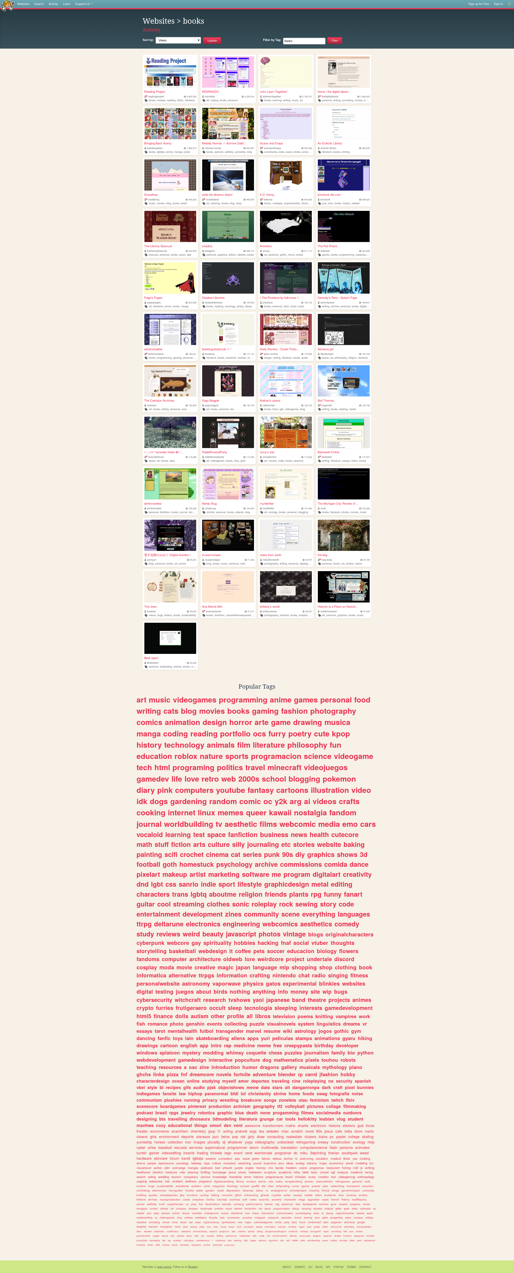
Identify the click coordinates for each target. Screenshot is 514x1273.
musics (224, 1213)
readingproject (156, 96)
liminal (325, 1190)
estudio (226, 1204)
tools (290, 1119)
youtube (230, 789)
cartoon (169, 1045)
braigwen (210, 250)
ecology (273, 512)
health (319, 834)
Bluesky (193, 1267)
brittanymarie (270, 611)
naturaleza (189, 1240)
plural (232, 1172)
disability (141, 1226)
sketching (244, 1163)
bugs (160, 615)
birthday (323, 1045)
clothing (346, 967)
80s (319, 1131)
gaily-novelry (271, 353)
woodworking (313, 1240)
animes (361, 999)
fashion (294, 710)
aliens (238, 1038)
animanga (178, 1168)
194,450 (250, 302)
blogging (303, 512)
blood (183, 1222)
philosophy (341, 357)
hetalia (189, 1190)
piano (355, 1067)
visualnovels (281, 1023)
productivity (142, 1240)
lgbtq (199, 894)
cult (202, 1235)
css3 (196, 1235)
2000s (248, 778)
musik (261, 1235)
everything (318, 914)
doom (254, 1147)
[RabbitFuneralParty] (228, 432)
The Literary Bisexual (158, 246)
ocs (259, 733)
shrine (279, 1093)
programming (346, 254)
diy (300, 854)
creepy (323, 1141)
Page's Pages (153, 297)
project (295, 959)
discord (344, 959)
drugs (335, 1190)
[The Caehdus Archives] (170, 381)
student (355, 1119)
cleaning (192, 1172)
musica (337, 722)
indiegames (148, 1093)
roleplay (264, 904)
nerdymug (210, 508)
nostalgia (277, 203)
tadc (172, 1235)
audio (199, 1087)
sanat (229, 1208)
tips (163, 1240)
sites (271, 1186)
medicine (244, 1045)
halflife (295, 1240)
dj (223, 1141)
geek (346, 1208)
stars (172, 460)
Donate (300, 1267)
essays (346, 460)
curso (295, 1186)
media (352, 409)
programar (283, 1152)
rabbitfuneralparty (214, 456)
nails (367, 1181)
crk (172, 1208)
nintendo (284, 975)
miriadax (304, 1231)
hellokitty (307, 1119)
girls (153, 1136)
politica (334, 1240)
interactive (221, 1059)
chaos (255, 1213)
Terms (351, 1267)
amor (243, 1081)
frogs (151, 1186)
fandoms (148, 959)
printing (346, 151)
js (361, 1168)
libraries (306, 203)
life (176, 778)
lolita (348, 1131)
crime (175, 1222)
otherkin (158, 1172)
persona (346, 1147)
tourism (176, 1177)
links (158, 1074)
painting (149, 854)
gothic (283, 254)
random (223, 801)
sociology (230, 306)
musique (358, 1217)
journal (183, 512)
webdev (272, 1131)
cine (296, 1081)
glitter (339, 1208)
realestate (294, 1136)
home (294, 1093)
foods (308, 1093)
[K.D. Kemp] (286, 175)
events (214, 1023)
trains (323, 1136)
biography (196, 1244)
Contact (365, 1267)
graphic (225, 1113)
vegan (302, 1226)
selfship (229, 151)
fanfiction (165, 512)
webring (238, 1240)
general (357, 1181)
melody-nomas (213, 148)
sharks (303, 1125)
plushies (284, 615)
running (192, 1100)
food (362, 699)
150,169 (366, 353)
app (204, 1045)
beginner (327, 1235)
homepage (219, 1172)
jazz (215, 1136)
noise (357, 1093)
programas (317, 1168)
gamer (154, 1152)
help (371, 1141)
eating (152, 1177)
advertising (349, 1226)
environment (169, 1136)
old (243, 1136)
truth (162, 1204)
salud (246, 1158)
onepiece (198, 1199)
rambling (292, 1226)
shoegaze (142, 1208)
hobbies (244, 942)
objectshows (231, 1087)
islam (139, 1231)
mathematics (288, 1059)
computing (275, 1136)
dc (296, 1152)
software (255, 874)
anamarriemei (213, 611)
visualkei (148, 1231)
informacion (267, 1213)
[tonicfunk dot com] (344, 175)
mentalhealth (182, 1030)
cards (186, 1199)
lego (227, 1152)
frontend (347, 1235)
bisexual (153, 254)
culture (219, 844)
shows (347, 854)
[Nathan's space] (286, 381)
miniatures (220, 1240)
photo (177, 1023)
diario (189, 1235)
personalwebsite (158, 983)
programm (224, 1231)
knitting (324, 1016)
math (144, 844)
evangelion (166, 1226)
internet (181, 812)
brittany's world (269, 606)
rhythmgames (167, 1217)
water (199, 1190)
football (148, 864)
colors (303, 1168)
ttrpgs (206, 975)
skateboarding (212, 1038)
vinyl (179, 1217)
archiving (141, 1244)
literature (190, 100)
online (193, 1081)
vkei (141, 1087)
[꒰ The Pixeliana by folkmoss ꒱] (286, 278)
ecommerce (159, 1131)
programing (193, 767)
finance (163, 1016)
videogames (292, 409)
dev (227, 1125)
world (349, 1163)
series (252, 854)
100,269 (366, 508)
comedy (347, 923)
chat (304, 975)
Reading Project (154, 91)
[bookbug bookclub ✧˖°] (228, 329)
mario (369, 1131)
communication (284, 1213)
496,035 (366, 148)
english (188, 1045)
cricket (324, 1172)
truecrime (270, 1163)
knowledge (220, 1177)
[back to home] (7, 5)
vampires (346, 1016)
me (276, 874)
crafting (260, 975)
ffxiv (350, 1100)
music (295, 100)
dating (260, 1231)
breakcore (251, 1100)
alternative (182, 975)
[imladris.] (228, 226)
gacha (305, 1186)
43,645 (193, 611)
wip (327, 991)
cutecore (345, 834)
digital (145, 991)
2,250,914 (249, 96)
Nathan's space (270, 400)
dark (326, 1087)
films (268, 823)
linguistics (329, 1023)
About (286, 1267)
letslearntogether (272, 96)
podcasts (207, 1168)
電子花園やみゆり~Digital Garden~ (167, 555)
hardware (144, 1158)
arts (199, 844)
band (298, 999)
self (288, 1240)
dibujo (295, 1208)
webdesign (212, 951)
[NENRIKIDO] (228, 72)
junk (324, 203)
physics (253, 983)
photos (345, 512)
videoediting (171, 1152)
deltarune (169, 923)
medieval (356, 1172)
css (170, 884)
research (214, 999)
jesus (328, 1131)
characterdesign (153, 1081)
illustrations (212, 1204)
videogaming (346, 1177)
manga (178, 151)
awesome (252, 1125)
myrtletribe (267, 503)
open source (164, 1267)
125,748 (366, 405)
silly (238, 844)
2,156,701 (307, 96)
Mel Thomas (326, 400)
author (158, 1168)
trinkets (216, 1152)
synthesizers (228, 1222)
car (279, 1119)
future (302, 1222)
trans (275, 409)
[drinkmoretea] (170, 484)
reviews (161, 100)
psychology (234, 864)
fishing (346, 1168)
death (252, 1113)
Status (338, 1267)
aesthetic (241, 823)
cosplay (147, 967)
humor (249, 1067)
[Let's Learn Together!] (286, 72)
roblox (185, 755)
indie (208, 884)
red (268, 1235)
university (368, 1190)
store (358, 1131)
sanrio (188, 884)
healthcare (143, 1172)
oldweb (356, 203)
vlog (341, 1119)
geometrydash (143, 1235)
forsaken (193, 1208)
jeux (351, 1231)
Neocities (148, 1267)
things (200, 1125)
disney (329, 1213)
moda (166, 967)
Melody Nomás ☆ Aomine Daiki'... (224, 143)
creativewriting (144, 1217)
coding (214, 100)
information (232, 975)
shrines (335, 306)
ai (307, 801)
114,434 (250, 456)
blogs (315, 934)
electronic (318, 1125)
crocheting (143, 1190)
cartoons (292, 789)
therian (333, 1152)
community (261, 914)
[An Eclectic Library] (344, 123)
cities (302, 1240)
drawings (147, 1045)
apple (370, 1213)
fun (335, 744)
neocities (197, 1213)
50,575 (308, 559)
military (369, 1217)
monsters (229, 1163)
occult (217, 1008)
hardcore (171, 1172)
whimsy (235, 1052)
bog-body (327, 559)
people (151, 1163)
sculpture (270, 1172)
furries (164, 1008)
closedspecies (169, 1195)
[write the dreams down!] (228, 175)
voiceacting (251, 1195)
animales (362, 1147)
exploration (159, 1231)
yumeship (240, 151)
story (328, 904)
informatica (151, 975)
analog (300, 1163)
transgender (230, 1030)
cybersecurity (154, 999)
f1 (219, 1131)
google (361, 1222)
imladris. (207, 246)
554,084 (308, 148)
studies (337, 1235)
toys (178, 1038)
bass (309, 1226)
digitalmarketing (224, 1181)
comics (149, 722)
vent (238, 1125)
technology (184, 744)
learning (276, 100)
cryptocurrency (211, 1222)
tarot (160, 1030)
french (335, 1199)
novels (223, 1074)
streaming (188, 904)
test (199, 834)
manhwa (145, 1125)
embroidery (270, 1226)
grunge (267, 1119)
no (330, 1081)
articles (164, 1208)
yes (355, 1158)
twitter (325, 1226)
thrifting (205, 1172)
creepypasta (298, 1045)
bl (161, 1087)
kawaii (280, 812)
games (325, 254)
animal (176, 1213)
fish (141, 1023)
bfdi (234, 1093)
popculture (247, 1059)
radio (319, 975)
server (141, 1204)
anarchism (179, 1131)
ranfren (206, 1244)
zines (233, 914)
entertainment (158, 914)
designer (317, 1235)
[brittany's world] (286, 586)
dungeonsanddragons (275, 1231)
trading (202, 1152)
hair (167, 1181)
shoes (242, 1172)
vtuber (319, 942)
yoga (249, 1141)
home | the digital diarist (333, 91)
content (154, 1208)
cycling (204, 1195)
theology (232, 1186)
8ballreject (152, 662)
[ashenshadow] (170, 329)
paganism (336, 1222)
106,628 (192, 508)
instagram (260, 1217)
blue (239, 1113)
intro (216, 1045)
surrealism (225, 1158)
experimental (300, 983)
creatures (361, 254)
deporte (187, 1136)
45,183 (366, 559)
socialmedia (328, 1113)
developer (347, 1045)
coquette (256, 1052)
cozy (184, 409)
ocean (178, 1081)
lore (250, 959)
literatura (248, 1119)
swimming (306, 1158)
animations (327, 1038)
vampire (343, 1204)
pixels (187, 151)
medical (335, 1158)
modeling (361, 1163)
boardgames (173, 1106)
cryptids (276, 1195)
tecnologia (258, 1008)
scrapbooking (293, 1181)
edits (157, 1244)
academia (284, 1172)
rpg (316, 894)
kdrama (312, 1163)
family (338, 1052)
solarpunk (273, 1217)
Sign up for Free (478, 4)
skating (367, 1136)
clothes (218, 904)
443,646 (308, 199)
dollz (286, 306)
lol (243, 1093)
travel (255, 767)
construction (340, 1141)
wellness (191, 1181)
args (253, 1131)
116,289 (192, 456)
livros (370, 1125)
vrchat (278, 1222)
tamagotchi (315, 1231)
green (255, 1158)
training (308, 1217)
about (203, 991)
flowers (348, 951)
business (274, 834)
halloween (255, 1172)
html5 (144, 1016)
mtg (277, 1204)
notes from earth (270, 555)
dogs (159, 801)
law (182, 1093)
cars (368, 823)
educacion (300, 951)
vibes (316, 1213)
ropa (207, 1163)
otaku (279, 1181)
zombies (370, 1235)
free (277, 1045)
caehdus (151, 405)
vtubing (193, 1226)
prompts (343, 1240)
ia (323, 1213)
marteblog (153, 199)
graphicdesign (286, 884)
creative (205, 967)
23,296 (193, 662)
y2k (281, 801)
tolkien (232, 254)
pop (235, 1136)
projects (339, 999)
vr (364, 1023)
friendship (235, 1177)
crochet (210, 512)
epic (237, 1158)
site (315, 991)
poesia (316, 1186)
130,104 (250, 405)
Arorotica (266, 246)
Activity (53, 4)
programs (355, 1204)
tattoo (259, 1190)
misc (285, 1131)
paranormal (216, 1093)
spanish (219, 151)
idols (294, 1222)
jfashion (328, 1074)
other (218, 1016)
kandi (186, 1158)
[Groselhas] (170, 175)
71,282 (251, 559)
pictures (315, 1106)
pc (332, 1136)
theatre (317, 999)
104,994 (250, 508)
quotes (153, 1195)
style (152, 1087)
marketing (224, 874)
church (298, 1217)
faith (255, 1235)
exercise (282, 1226)
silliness (293, 1235)
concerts (227, 1195)
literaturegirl (326, 353)
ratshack (325, 250)
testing (164, 991)
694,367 (250, 148)
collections (186, 1231)
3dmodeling (224, 1119)
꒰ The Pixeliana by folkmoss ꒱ (279, 297)
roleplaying (314, 1081)
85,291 (193, 559)
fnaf (286, 942)
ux (187, 1204)
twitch (337, 1100)
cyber (141, 1147)
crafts (281, 460)
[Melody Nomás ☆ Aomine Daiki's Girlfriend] (228, 123)
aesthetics (316, 923)
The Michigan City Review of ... (338, 503)
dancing (146, 1038)
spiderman (287, 1204)
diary (239, 203)
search (141, 1177)
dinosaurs (200, 1119)
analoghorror (279, 1190)
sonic (240, 904)
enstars (251, 1181)
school (274, 778)
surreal (244, 1186)
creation (323, 1177)
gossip (317, 1226)
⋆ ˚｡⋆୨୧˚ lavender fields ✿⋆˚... (163, 452)
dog (266, 1059)
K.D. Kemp (267, 194)
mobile (308, 1195)
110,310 (366, 456)
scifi (170, 854)
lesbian (326, 1119)
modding (213, 1052)
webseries (156, 1181)
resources (170, 1067)
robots (348, 1059)
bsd (217, 1168)
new (240, 1222)
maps (323, 1163)
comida (335, 864)
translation (289, 1147)
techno (288, 1158)
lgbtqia (160, 151)
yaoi (258, 999)
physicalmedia (292, 203)
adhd (325, 1217)
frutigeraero (191, 1008)
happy (253, 1240)
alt (287, 1087)
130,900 (192, 405)
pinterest (197, 1106)
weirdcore (270, 959)
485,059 (250, 199)
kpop (341, 733)
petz (369, 254)
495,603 (192, 199)
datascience (369, 1240)
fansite (169, 1093)
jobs (230, 1240)
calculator (286, 1217)
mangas (193, 1168)
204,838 (366, 250)
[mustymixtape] (228, 535)
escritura (323, 1204)
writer (287, 1195)
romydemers (269, 456)
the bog (322, 555)
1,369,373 (191, 148)
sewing (306, 904)
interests (310, 1008)
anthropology (365, 1177)
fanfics (210, 1199)
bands (279, 1168)
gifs (187, 1087)
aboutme (222, 894)
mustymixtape (211, 555)
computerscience (313, 1147)
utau (303, 1100)
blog (249, 151)
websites (353, 983)
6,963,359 (191, 96)
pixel (350, 1087)
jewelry (188, 1113)
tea (232, 409)
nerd (248, 1152)
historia (334, 1125)
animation (182, 722)
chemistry (198, 1131)
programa (205, 1181)
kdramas (248, 1190)
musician (177, 1240)
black (185, 1226)
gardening (188, 801)
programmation (281, 1208)
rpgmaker (314, 1199)
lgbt (189, 254)
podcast (145, 1113)
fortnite (242, 1074)
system (306, 1023)
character (290, 1199)
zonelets (287, 1100)
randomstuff (314, 1222)
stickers (349, 1125)
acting (228, 1131)
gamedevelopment (349, 1008)
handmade (206, 1208)
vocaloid (150, 834)
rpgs (173, 1113)
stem (325, 1222)
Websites (23, 4)
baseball (165, 1147)
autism (199, 1016)
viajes (248, 1222)
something (336, 1231)
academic (330, 1195)
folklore (141, 1199)
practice (219, 1208)
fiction (180, 100)
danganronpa (305, 1087)
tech (330, 203)
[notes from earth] (286, 535)
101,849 (308, 508)
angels (249, 1168)
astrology (305, 1030)
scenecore (147, 1106)
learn (314, 1172)
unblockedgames (263, 1222)
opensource (166, 1163)
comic (250, 801)
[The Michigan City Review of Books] (344, 484)
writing (286, 100)
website (329, 844)
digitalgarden (367, 306)
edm (167, 1168)
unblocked (285, 1141)
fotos (215, 1226)
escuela (180, 1147)
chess (275, 1052)
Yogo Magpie (210, 400)
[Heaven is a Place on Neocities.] (344, 586)
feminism (319, 1100)
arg (296, 801)
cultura (216, 1163)
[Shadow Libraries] (228, 278)
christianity (259, 1093)
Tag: (272, 40)
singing (338, 975)
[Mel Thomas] (344, 381)
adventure (264, 1074)
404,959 (192, 250)
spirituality (217, 942)
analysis (342, 1172)
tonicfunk (325, 199)
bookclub (231, 357)
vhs (270, 1168)
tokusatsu (184, 1244)
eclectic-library (328, 148)
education (154, 755)
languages (354, 914)
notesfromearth (271, 559)
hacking (219, 306)
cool (164, 904)
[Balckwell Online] (344, 432)
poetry (300, 733)
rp (300, 1074)
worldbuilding (188, 823)
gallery (289, 1067)
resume (272, 1030)
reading (171, 100)
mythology (334, 1067)
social (301, 942)
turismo (141, 1186)
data (265, 1087)
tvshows (239, 999)
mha (209, 1226)
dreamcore (202, 1074)
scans (289, 151)
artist (198, 874)
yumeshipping (303, 1213)
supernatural (215, 1147)
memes (231, 812)
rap (228, 1045)
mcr (188, 1141)
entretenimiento (279, 1235)
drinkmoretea (152, 503)
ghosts (265, 1195)
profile (235, 1016)
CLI (310, 1267)
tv (219, 823)
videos (325, 801)
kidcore (258, 1177)
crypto (145, 1008)
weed (364, 1152)
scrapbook (304, 615)
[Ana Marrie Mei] (228, 586)
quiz (149, 1213)
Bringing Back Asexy (158, 143)
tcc (372, 1163)
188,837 (366, 302)
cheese (359, 1231)
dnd (143, 884)
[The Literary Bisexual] (170, 226)
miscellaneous (202, 1240)
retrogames (343, 1181)
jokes (352, 1240)
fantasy (261, 789)
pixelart (148, 874)
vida (182, 1172)
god (360, 1125)
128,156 (308, 405)
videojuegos (326, 767)
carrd (311, 1074)
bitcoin (266, 1158)
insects (189, 1152)
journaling (347, 100)
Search (39, 4)
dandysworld (310, 1204)
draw (261, 1136)
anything (264, 991)
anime (169, 151)
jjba (182, 1195)
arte (262, 722)
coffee (243, 951)
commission (233, 1217)
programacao (274, 1177)
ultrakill (140, 1213)
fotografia (339, 1093)
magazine (218, 1186)
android (241, 1131)
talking (215, 1195)
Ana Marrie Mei (212, 606)
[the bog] (344, 535)
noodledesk (212, 199)
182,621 (192, 353)
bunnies (365, 1087)
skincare (160, 1158)
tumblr (142, 1152)
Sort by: (148, 40)
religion (352, 357)
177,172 (250, 353)
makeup (174, 874)
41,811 (251, 611)
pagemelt (327, 405)
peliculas (282, 1038)
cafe (338, 1131)
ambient (177, 1181)
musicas (351, 1195)
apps (253, 1038)
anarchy (264, 1199)
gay (196, 942)
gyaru (348, 1038)
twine (225, 1136)
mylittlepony (359, 1199)
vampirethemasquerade (239, 615)
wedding (163, 1177)
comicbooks (270, 151)
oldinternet (237, 1213)
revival (165, 1222)
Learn (66, 4)
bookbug (209, 353)
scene (290, 914)
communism (149, 1100)
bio (351, 1052)
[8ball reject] (170, 638)
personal (233, 100)
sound (257, 1163)
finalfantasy (245, 1235)
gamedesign (192, 1059)
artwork (240, 512)
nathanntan (269, 405)
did (263, 1186)
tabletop (196, 1163)
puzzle (257, 1023)
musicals (309, 1067)
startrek (242, 254)
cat (235, 854)
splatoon (170, 1052)
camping (306, 1208)
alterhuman (159, 1190)
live (201, 1204)
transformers (273, 1125)
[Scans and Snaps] (286, 123)
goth (243, 460)
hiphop (195, 1093)
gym (356, 1030)
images (199, 1141)
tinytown (151, 611)
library (248, 306)
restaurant (333, 1168)
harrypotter (176, 1190)
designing (147, 1119)
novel (309, 1131)
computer (174, 959)
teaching (146, 1067)
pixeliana (268, 302)
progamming (286, 1113)
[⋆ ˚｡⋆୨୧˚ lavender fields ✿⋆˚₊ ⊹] (170, 432)
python (365, 1052)
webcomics (280, 923)
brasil (184, 203)
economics (336, 1163)
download (217, 1244)
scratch (297, 1131)
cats (170, 710)
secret (175, 1244)
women (309, 1181)
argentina (273, 1240)
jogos (325, 1030)
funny (333, 894)
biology (327, 951)
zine (204, 1067)
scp (191, 1222)
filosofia (213, 1217)
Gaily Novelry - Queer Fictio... (279, 349)
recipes (173, 1087)
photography (271, 563)
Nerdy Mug (209, 503)
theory (346, 1199)
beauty (212, 933)
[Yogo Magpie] (228, 381)
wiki (287, 1030)
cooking (151, 812)
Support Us (82, 4)
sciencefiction (324, 1181)
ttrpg (144, 923)
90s (287, 854)
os (374, 1208)
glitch (238, 1195)
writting (369, 1168)
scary (312, 1177)
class (198, 1222)
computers (194, 789)
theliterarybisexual (157, 250)
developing (155, 1240)
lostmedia (365, 1208)
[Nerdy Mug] (228, 484)
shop (325, 967)
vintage (294, 933)
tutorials (222, 1199)
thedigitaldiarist (330, 96)
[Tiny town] (170, 586)
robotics (206, 1113)
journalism (316, 1052)
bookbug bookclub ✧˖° (217, 349)
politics (230, 767)
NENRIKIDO (210, 91)
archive (177, 666)
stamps (303, 1038)
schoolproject (298, 1190)
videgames (359, 1235)
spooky (251, 1231)
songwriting (336, 1217)
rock (286, 904)
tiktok (346, 1158)
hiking (365, 1038)
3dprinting (318, 1152)
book (365, 967)
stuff (162, 844)
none (265, 1113)
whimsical (349, 1222)
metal (319, 884)
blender (287, 1074)
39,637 (308, 611)
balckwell (327, 456)
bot (260, 1208)
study (145, 933)
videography (265, 1141)
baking (354, 844)
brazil (301, 306)
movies (359, 100)
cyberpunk (150, 942)
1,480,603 (365, 96)
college (354, 1136)
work (364, 1016)
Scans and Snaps (271, 143)
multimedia (269, 1147)
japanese (278, 999)
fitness (359, 975)
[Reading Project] (170, 72)
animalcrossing (200, 1231)
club (282, 1240)
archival (165, 1244)
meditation (201, 1217)
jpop (211, 1131)
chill (355, 1168)
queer (182, 254)
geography (264, 1106)
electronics (203, 923)
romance (157, 1023)
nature (358, 563)
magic (226, 967)
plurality (214, 1141)
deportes (260, 1081)
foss (341, 1195)
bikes (355, 1208)
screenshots (308, 151)
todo (222, 1217)
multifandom (172, 1231)
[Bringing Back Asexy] (170, 123)
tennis (262, 1181)
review (366, 1204)
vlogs (302, 1199)
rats (270, 1181)
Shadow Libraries (213, 297)
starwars (203, 1136)
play (193, 1204)
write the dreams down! (217, 194)
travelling (177, 1119)
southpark (350, 1152)
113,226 (308, 456)
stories (304, 844)
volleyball (295, 1106)
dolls (181, 1016)
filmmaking (354, 1106)
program (297, 874)
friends (276, 894)
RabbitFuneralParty (214, 452)
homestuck (196, 864)
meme (264, 1045)
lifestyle (250, 884)
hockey (261, 1168)
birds (220, 991)
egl (333, 1172)
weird (191, 933)
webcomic (297, 823)
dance (359, 864)
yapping (142, 1181)
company (181, 1208)
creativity (357, 874)
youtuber (247, 1217)
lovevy (266, 250)
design (268, 357)
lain (189, 1038)
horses (159, 1141)
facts (239, 1226)
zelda (201, 1226)
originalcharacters (349, 934)
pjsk (211, 1087)
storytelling (152, 951)
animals (221, 744)
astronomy (196, 983)
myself (229, 1081)
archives (234, 1199)
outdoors (352, 1113)
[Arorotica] (286, 226)
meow (253, 1087)
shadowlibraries (213, 302)
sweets (360, 1213)
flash (333, 1147)
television (284, 1016)
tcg (169, 1240)
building (141, 1195)
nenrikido (210, 96)
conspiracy (191, 1177)
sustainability (189, 615)
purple (239, 1168)
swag (322, 1093)
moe (247, 1213)
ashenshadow (153, 349)
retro (242, 563)
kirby (297, 1172)
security (344, 1081)
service (205, 1177)
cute (321, 733)
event (238, 1152)
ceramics (367, 1186)
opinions (262, 1240)
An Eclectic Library (330, 143)
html (162, 767)
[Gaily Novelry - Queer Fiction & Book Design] (286, 329)
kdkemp (268, 199)
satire (348, 1217)
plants (298, 894)
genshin (195, 1023)
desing (259, 1226)
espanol (213, 1231)
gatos (273, 983)
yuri (265, 1038)
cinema (217, 854)
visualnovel (144, 1168)
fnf (184, 1074)
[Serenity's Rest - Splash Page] (344, 278)
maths (290, 1125)
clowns (142, 1136)
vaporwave (226, 983)
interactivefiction (364, 1226)
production (220, 1106)
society (297, 1195)
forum (174, 1158)
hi (296, 1158)
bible (306, 1172)
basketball (182, 951)
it (231, 951)
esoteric (277, 1199)
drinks (150, 1244)
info (283, 991)
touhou (329, 1059)
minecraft (284, 767)
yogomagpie (211, 405)
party (286, 1222)
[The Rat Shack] (344, 226)
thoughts (342, 942)
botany (168, 615)
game (281, 722)
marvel (253, 1030)
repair (326, 1231)
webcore (178, 942)
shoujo (186, 1213)
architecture (205, 959)
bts (162, 1119)
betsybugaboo (155, 148)
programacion (276, 755)
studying (211, 1081)
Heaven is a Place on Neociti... (338, 606)
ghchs (144, 1074)
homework (353, 1186)
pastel (341, 1136)
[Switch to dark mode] (509, 4)
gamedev (153, 778)
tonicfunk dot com (329, 194)
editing (341, 884)
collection (175, 1141)
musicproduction (170, 1199)
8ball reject (151, 658)
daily (156, 1213)
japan (243, 967)
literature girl (325, 349)
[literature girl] (344, 329)
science (317, 755)
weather (211, 1158)
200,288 (192, 302)
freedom (291, 1168)
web (228, 778)
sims (317, 1217)
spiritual (180, 1235)
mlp (284, 967)
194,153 (308, 302)
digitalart (327, 874)
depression (233, 1190)
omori (215, 1125)
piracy (240, 306)
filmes (307, 1113)
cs (156, 1217)
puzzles (293, 1052)
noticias (188, 1217)
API (328, 1267)
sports (237, 755)
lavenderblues (156, 456)
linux (206, 812)
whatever (235, 1141)
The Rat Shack (327, 246)
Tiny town (150, 606)
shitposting (166, 666)
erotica (363, 1195)
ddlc (246, 1240)
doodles (317, 1208)
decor (268, 1208)
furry (236, 460)
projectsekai (229, 1245)
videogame (353, 755)
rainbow (242, 1231)
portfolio (235, 733)
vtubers (310, 1136)
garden (210, 1190)
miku (304, 1152)
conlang (239, 1204)
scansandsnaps (272, 148)
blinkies (329, 983)
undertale (319, 959)
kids (298, 1204)
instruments (336, 1226)
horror (291, 254)
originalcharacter (345, 1213)
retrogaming (305, 1141)
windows (147, 1052)
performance (254, 1204)
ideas (289, 1163)
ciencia (165, 1235)
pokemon (339, 778)
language (265, 967)
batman (269, 1204)
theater (142, 1131)
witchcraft (188, 999)
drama (141, 1163)
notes (253, 1199)
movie (184, 967)
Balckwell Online (328, 452)
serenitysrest (327, 302)
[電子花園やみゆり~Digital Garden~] (170, 535)
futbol (206, 1030)
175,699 (308, 353)
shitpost (329, 1208)
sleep (235, 1008)
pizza (172, 1074)
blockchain (250, 1208)
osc (193, 1067)
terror (247, 1177)
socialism (322, 1158)
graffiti (255, 1186)
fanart (353, 894)
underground (211, 1213)
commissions (301, 864)
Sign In (498, 4)
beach (232, 1226)
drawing (307, 722)
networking (337, 1186)
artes (152, 1147)
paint (359, 1240)
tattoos (277, 1158)
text (333, 1177)
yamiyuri (151, 559)
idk (142, 801)
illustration (330, 789)
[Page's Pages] (170, 278)
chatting (365, 1158)
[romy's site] (286, 432)
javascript (241, 933)
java (281, 1163)
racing (369, 1172)
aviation (196, 1186)
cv (267, 1190)
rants (207, 1186)
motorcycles (304, 1235)
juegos (185, 991)
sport (226, 884)
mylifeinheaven (328, 611)
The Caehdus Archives (159, 400)
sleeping (285, 1008)
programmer (237, 1147)
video (361, 789)
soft (245, 1199)
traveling (281, 1081)
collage (333, 1106)
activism (242, 1106)
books (152, 100)
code (346, 904)
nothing (240, 991)
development (203, 914)
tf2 (279, 1106)
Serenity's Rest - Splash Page (337, 297)
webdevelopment (156, 1059)
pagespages (154, 302)
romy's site (267, 452)
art (207, 100)
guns (333, 1204)
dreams (351, 1023)
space (152, 460)
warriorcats (263, 1152)
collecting (235, 1023)
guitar (146, 904)
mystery (191, 1052)
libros (262, 1016)
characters (153, 894)
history (346, 203)
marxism (153, 1226)
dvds (281, 151)
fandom (193, 512)
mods (220, 1190)
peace (325, 1240)
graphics (222, 254)
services (196, 1147)
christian (300, 1177)
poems (305, 1016)
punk (272, 854)
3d (363, 854)
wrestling (229, 1100)
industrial (142, 1222)
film (243, 744)
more (178, 1226)
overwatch (249, 1226)
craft (338, 1087)
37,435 (366, 611)
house (223, 1226)
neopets (210, 1235)
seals (325, 1199)
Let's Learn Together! (273, 91)
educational (180, 1125)
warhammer (231, 1235)
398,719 (250, 250)
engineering (241, 923)
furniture (192, 1195)
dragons (269, 1067)
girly (251, 1136)
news (299, 834)
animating (154, 1222)
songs (270, 1100)
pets (259, 951)
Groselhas (151, 194)
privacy (209, 1100)
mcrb (323, 508)
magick (156, 1235)
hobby (348, 1074)
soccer (276, 951)
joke (234, 1231)
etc (286, 844)
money (299, 991)
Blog (319, 1267)
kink (345, 1231)
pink (165, 789)
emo (350, 823)
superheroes (175, 1204)
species (165, 1213)
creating (314, 1190)
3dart (318, 1195)
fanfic (164, 1038)
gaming (177, 357)
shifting (219, 1235)
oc (267, 801)
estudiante (182, 1186)
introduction (225, 1067)
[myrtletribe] (286, 484)
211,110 (308, 250)
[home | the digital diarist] (344, 72)
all (250, 1016)
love (192, 778)
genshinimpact (351, 1190)
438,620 (366, 199)
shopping (304, 967)
